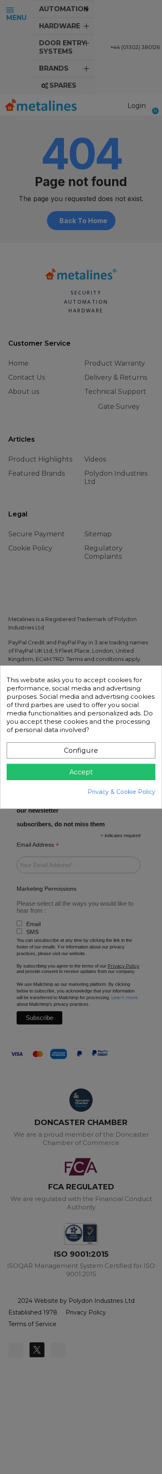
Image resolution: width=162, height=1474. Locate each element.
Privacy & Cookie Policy (121, 791)
